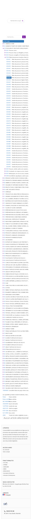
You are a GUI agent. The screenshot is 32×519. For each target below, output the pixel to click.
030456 (8, 100)
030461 (8, 107)
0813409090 (6, 401)
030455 (8, 98)
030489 (8, 148)
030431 (8, 59)
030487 (8, 144)
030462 (8, 109)
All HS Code (6, 41)
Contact (10, 482)
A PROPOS (6, 428)
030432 (8, 61)
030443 (8, 73)
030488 (8, 146)
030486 (8, 141)
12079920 (5, 406)
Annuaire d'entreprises (9, 475)
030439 (8, 66)
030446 (8, 80)
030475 (8, 125)
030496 (8, 162)
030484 (8, 137)
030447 (8, 82)
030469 (8, 114)
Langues (5, 493)
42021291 (5, 408)
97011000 (5, 410)
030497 (8, 164)
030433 (8, 64)
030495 (8, 160)
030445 (8, 77)
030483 (8, 135)
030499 (8, 166)
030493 (8, 155)
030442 (8, 71)
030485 (8, 139)
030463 (8, 112)
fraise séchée (6, 399)
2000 (4, 415)
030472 (8, 119)
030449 (8, 87)
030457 (8, 103)
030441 (8, 68)
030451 (8, 89)
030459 (8, 105)
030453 (8, 93)
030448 (8, 84)
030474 (8, 123)
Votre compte (6, 452)
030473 (8, 121)
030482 (8, 132)
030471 (8, 116)
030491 (8, 150)
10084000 (5, 390)
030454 (8, 96)
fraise (4, 397)
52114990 (5, 413)
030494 (8, 157)
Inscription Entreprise (8, 473)
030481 (8, 130)
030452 (8, 91)
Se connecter (6, 449)
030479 (8, 128)
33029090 (5, 404)
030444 (8, 75)
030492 (8, 153)
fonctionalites (8, 460)
